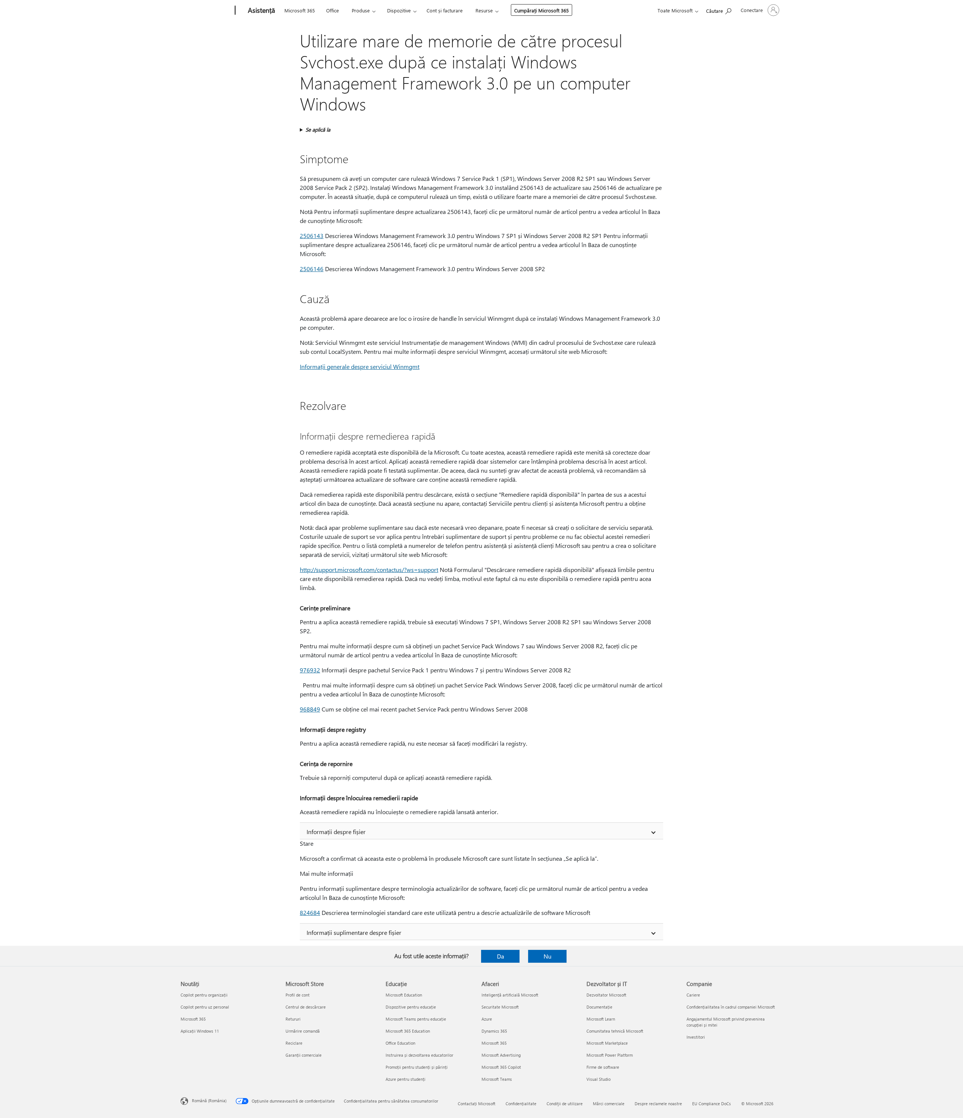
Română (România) (209, 1100)
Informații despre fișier (336, 832)
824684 (310, 912)
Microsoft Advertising (501, 1055)
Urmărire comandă (303, 1031)
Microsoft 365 (299, 10)
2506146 (312, 269)
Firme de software (602, 1067)
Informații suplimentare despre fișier (354, 932)
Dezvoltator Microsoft (606, 995)
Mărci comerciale (608, 1103)
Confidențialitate (521, 1103)
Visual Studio (598, 1079)
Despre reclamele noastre (658, 1103)
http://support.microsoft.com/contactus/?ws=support (369, 569)
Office (332, 10)
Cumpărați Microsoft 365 (541, 10)
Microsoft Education (404, 995)
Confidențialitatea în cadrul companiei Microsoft (731, 1007)
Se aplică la (317, 129)
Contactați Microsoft (476, 1103)
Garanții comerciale (304, 1055)
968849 (310, 709)
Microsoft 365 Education (408, 1031)
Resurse (484, 10)
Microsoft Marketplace (607, 1043)
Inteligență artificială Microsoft (510, 995)
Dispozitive (399, 10)
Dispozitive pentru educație (411, 1007)
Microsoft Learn (600, 1019)
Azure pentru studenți (405, 1079)
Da (500, 956)
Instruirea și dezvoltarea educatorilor (419, 1055)
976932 (310, 670)
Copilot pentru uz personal (205, 1007)
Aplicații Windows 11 (200, 1031)
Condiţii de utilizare (565, 1103)
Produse (361, 10)
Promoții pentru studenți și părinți (417, 1067)
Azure (487, 1019)
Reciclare (294, 1043)
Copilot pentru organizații (204, 995)
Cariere (693, 995)
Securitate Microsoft (500, 1007)
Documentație (599, 1007)
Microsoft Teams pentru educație (416, 1019)
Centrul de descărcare (306, 1007)
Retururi (293, 1019)
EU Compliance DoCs (711, 1103)
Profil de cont (298, 995)
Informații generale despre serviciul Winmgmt (359, 366)
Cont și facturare (445, 10)
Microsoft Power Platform (609, 1055)
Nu (547, 956)
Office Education (400, 1043)
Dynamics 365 (494, 1031)
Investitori (696, 1037)
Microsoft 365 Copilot (501, 1067)
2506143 (312, 236)
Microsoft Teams (497, 1079)
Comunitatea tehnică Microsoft (614, 1031)
